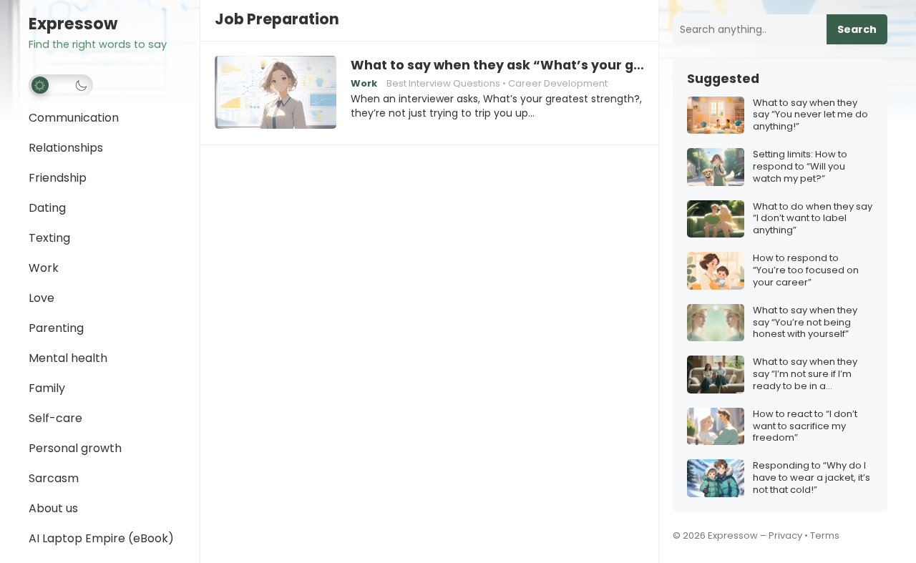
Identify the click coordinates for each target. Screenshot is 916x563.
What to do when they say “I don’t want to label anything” (812, 219)
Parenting (56, 328)
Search (857, 29)
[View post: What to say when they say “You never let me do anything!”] (715, 115)
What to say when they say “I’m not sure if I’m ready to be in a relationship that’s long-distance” (808, 374)
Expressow (73, 24)
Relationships (66, 147)
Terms (824, 535)
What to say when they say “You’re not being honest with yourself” (805, 323)
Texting (49, 238)
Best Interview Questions (443, 83)
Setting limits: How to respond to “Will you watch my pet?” (800, 167)
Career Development (558, 83)
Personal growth (75, 448)
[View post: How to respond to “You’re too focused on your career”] (715, 271)
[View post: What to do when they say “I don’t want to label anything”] (715, 219)
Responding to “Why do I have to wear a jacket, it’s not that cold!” (811, 478)
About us (53, 508)
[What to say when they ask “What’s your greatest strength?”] (275, 93)
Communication (74, 117)
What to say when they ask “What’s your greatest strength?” (497, 65)
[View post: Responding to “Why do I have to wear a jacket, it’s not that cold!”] (715, 478)
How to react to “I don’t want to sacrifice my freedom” (805, 426)
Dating (47, 208)
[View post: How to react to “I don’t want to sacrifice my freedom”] (715, 427)
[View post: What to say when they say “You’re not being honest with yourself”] (715, 323)
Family (47, 388)
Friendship (58, 178)
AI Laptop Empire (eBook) (101, 538)
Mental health (68, 358)
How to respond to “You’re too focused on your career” (806, 271)
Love (41, 298)
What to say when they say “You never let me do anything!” (810, 115)
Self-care (55, 418)
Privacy (785, 535)
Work (44, 268)
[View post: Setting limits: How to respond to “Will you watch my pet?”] (715, 167)
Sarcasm (54, 478)
